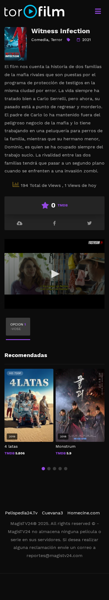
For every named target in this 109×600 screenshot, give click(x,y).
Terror (56, 39)
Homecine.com (83, 512)
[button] (43, 468)
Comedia (39, 39)
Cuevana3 (52, 512)
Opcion (18, 326)
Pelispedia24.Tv (21, 512)
